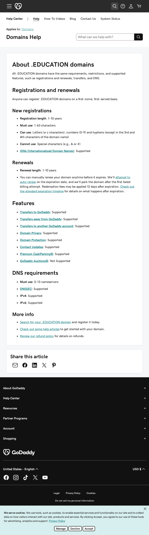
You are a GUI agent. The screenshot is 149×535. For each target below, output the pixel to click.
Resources (10, 408)
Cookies (91, 493)
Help (36, 18)
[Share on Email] (15, 365)
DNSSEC (26, 288)
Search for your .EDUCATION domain (45, 322)
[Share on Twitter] (44, 365)
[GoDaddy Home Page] (19, 452)
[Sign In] (131, 6)
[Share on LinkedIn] (34, 365)
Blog (73, 18)
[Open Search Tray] (114, 6)
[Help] (122, 6)
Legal (57, 493)
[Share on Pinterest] (54, 365)
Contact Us (88, 18)
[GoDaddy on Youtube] (45, 479)
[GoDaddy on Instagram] (16, 479)
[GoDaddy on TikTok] (26, 479)
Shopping (9, 438)
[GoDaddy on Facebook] (6, 479)
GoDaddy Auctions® (34, 260)
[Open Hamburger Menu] (7, 6)
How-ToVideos (54, 18)
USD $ (137, 469)
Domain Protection (33, 239)
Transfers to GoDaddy (35, 212)
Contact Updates (31, 246)
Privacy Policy (73, 493)
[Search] (138, 36)
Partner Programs (15, 418)
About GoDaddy (14, 388)
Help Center (11, 398)
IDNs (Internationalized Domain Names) (47, 150)
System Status (110, 18)
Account (9, 428)
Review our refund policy (37, 335)
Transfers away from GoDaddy (41, 219)
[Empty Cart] (139, 6)
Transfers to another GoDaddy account (46, 226)
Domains (28, 29)
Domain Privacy (30, 232)
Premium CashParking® (36, 253)
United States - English (19, 469)
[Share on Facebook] (25, 365)
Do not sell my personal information (74, 500)
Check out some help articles (40, 329)
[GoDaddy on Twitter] (35, 479)
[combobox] (105, 37)
